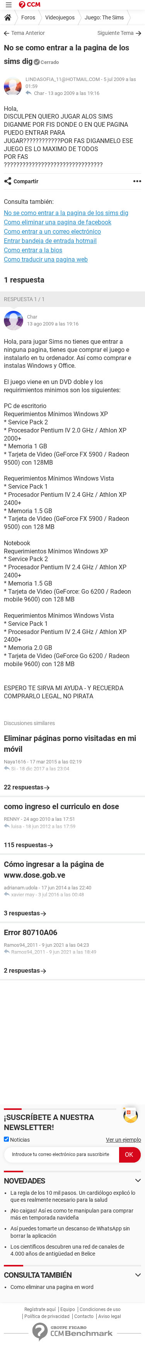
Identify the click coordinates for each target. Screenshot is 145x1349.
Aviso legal (109, 1316)
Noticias (19, 1140)
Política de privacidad (47, 1316)
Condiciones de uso (100, 1309)
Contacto (84, 1316)
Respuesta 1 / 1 (24, 299)
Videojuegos (60, 17)
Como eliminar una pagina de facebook (57, 222)
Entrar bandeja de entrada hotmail (50, 241)
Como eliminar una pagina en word (52, 1287)
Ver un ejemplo (123, 1140)
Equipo (67, 1309)
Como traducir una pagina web (46, 259)
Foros (28, 17)
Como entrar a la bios (33, 250)
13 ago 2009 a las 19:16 (73, 93)
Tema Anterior (28, 33)
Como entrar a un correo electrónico (52, 231)
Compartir (26, 181)
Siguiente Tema (115, 33)
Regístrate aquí (40, 1309)
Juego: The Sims (104, 17)
